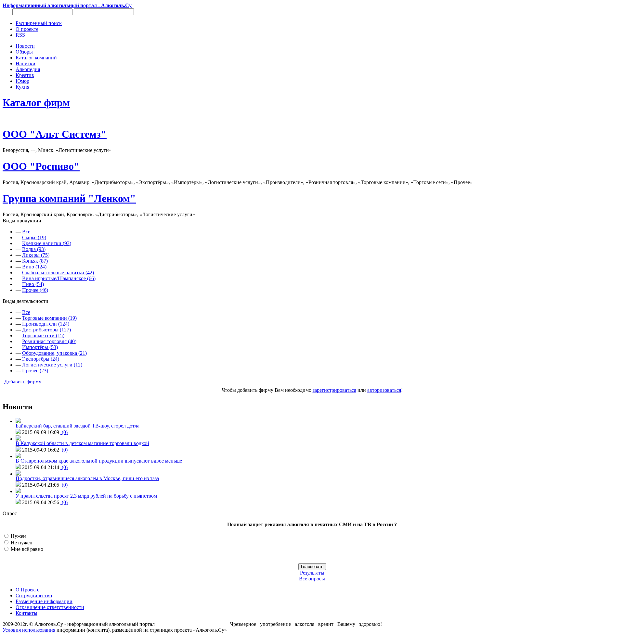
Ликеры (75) (35, 255)
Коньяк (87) (35, 261)
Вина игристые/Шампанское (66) (59, 278)
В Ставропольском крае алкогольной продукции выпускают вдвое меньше (99, 461)
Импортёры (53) (40, 347)
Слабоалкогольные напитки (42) (58, 272)
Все (26, 231)
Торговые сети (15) (43, 335)
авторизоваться (384, 390)
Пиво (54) (33, 284)
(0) (64, 432)
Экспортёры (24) (40, 359)
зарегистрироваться (334, 390)
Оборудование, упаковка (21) (54, 353)
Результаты (312, 573)
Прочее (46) (35, 290)
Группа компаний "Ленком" (69, 198)
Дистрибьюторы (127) (46, 329)
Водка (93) (34, 249)
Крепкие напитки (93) (46, 243)
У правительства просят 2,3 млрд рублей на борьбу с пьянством (86, 496)
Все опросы (312, 578)
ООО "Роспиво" (41, 166)
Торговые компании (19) (49, 318)
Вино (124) (34, 266)
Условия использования (29, 630)
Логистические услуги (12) (52, 364)
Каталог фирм (36, 102)
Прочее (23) (35, 370)
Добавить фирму (22, 381)
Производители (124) (45, 324)
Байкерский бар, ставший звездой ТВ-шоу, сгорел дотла (77, 425)
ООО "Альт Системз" (55, 134)
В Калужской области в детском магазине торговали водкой (82, 443)
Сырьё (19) (34, 237)
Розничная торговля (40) (49, 341)
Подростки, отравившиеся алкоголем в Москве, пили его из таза (87, 478)
